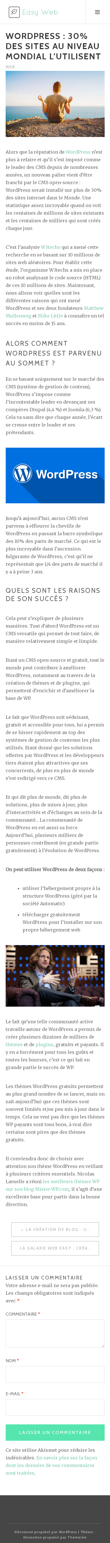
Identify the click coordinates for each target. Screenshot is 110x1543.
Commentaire (23, 1314)
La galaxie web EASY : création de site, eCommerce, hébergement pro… (59, 1248)
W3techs (50, 247)
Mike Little (50, 316)
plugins (44, 1044)
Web (10, 66)
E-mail (14, 1393)
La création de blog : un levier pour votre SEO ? (62, 1229)
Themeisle (77, 1537)
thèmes (14, 1044)
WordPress (78, 152)
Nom (12, 1360)
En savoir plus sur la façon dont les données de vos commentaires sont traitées (51, 1465)
